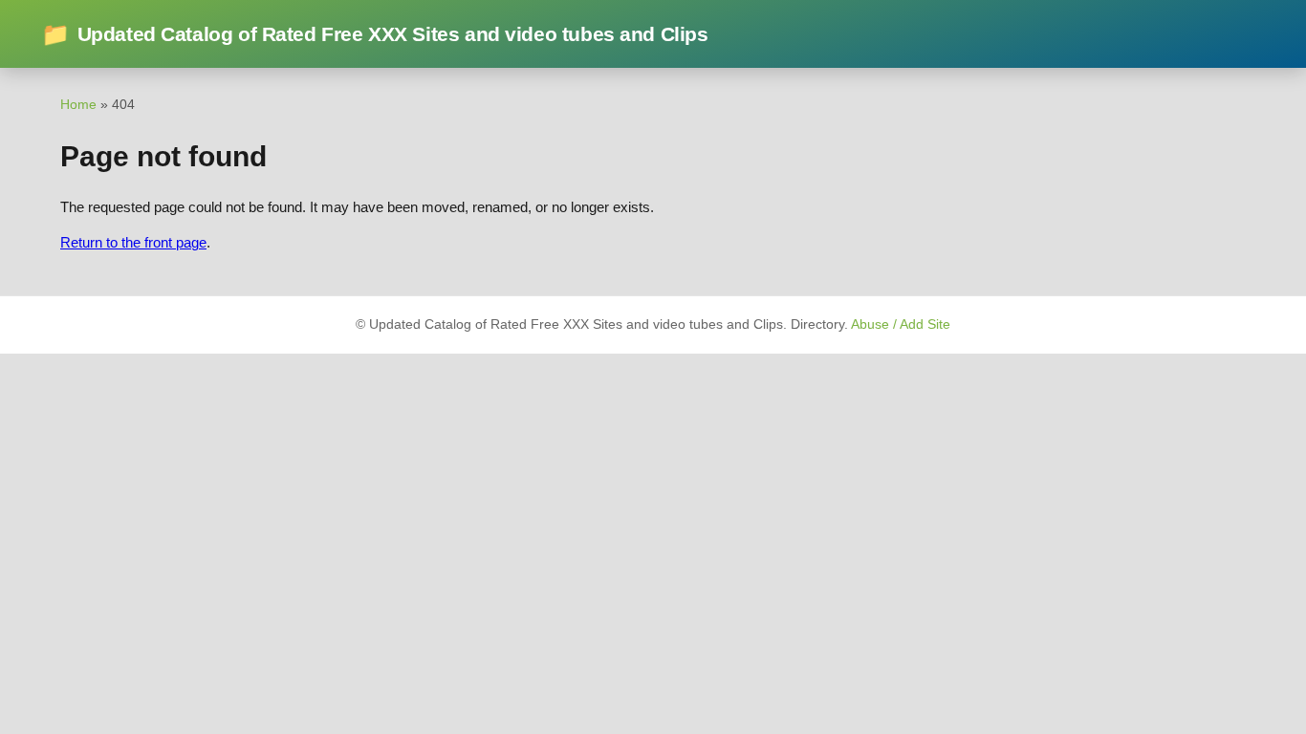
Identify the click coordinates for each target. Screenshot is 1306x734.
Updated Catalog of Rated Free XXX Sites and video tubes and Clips (374, 34)
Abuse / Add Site (900, 324)
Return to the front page (133, 242)
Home (78, 104)
